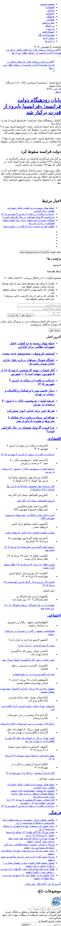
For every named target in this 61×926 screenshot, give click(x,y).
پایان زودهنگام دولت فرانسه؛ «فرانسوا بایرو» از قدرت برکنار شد (32, 106)
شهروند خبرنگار (46, 35)
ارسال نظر (26, 315)
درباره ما (49, 41)
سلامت (50, 19)
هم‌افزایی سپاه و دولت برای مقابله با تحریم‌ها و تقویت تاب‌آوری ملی (31, 419)
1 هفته (30, 841)
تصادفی (43, 778)
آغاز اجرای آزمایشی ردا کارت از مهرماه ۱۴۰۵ (30, 773)
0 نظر (58, 92)
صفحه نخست (47, 4)
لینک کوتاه (55, 252)
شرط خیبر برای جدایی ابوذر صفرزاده (30, 410)
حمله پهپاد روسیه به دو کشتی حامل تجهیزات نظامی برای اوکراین (32, 345)
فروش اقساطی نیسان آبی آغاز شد (35, 500)
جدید (58, 778)
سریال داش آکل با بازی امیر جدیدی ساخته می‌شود (27, 856)
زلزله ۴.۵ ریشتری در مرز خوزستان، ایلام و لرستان (27, 723)
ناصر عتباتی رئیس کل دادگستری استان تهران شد (28, 659)
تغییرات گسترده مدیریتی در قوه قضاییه (33, 674)
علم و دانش (48, 22)
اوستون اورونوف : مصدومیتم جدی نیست (28, 353)
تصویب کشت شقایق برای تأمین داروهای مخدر (29, 532)
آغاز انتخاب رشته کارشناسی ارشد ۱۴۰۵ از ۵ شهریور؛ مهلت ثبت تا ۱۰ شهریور (27, 372)
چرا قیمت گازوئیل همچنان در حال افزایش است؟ (28, 217)
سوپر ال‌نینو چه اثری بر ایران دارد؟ (36, 645)
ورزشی (50, 28)
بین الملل (49, 25)
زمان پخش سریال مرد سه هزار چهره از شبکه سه (27, 850)
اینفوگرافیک (48, 31)
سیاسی (50, 10)
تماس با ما (48, 38)
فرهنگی (50, 16)
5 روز (18, 823)
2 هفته (51, 853)
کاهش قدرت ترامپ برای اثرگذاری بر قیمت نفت (28, 226)
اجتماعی (49, 13)
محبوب (51, 778)
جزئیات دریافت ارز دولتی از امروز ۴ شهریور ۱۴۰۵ (27, 214)
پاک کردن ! (13, 315)
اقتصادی (49, 7)
